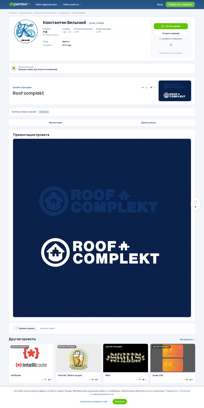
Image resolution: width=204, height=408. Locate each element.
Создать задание (171, 33)
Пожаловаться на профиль (171, 53)
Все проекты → (187, 339)
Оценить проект (25, 328)
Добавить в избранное (172, 39)
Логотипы (43, 112)
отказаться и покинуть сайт (93, 401)
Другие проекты (22, 339)
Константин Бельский (64, 22)
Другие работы (148, 122)
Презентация (55, 122)
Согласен (119, 401)
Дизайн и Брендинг (22, 87)
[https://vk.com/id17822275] (170, 44)
